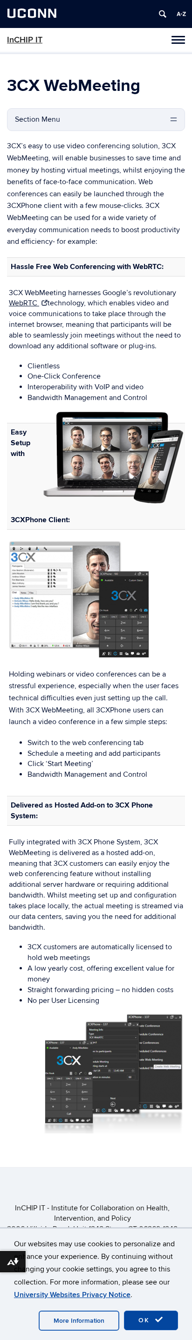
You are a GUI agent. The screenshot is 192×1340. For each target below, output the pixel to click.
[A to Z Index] (181, 14)
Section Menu (37, 119)
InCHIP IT (24, 40)
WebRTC (24, 303)
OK (145, 1320)
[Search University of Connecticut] (162, 14)
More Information (79, 1321)
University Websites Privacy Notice (72, 1294)
